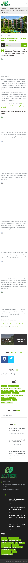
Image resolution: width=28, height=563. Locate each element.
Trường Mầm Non (6, 400)
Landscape (15, 393)
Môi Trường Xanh (6, 395)
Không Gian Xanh (6, 393)
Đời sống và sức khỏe (7, 402)
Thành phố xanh (6, 397)
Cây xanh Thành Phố (13, 386)
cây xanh (12, 326)
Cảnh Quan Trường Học (8, 390)
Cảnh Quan (19, 323)
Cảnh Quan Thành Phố (15, 388)
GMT (16, 390)
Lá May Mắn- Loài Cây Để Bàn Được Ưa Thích (17, 441)
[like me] (7, 45)
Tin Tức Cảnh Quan (15, 8)
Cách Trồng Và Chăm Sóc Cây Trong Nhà (17, 429)
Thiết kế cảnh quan (17, 395)
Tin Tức (16, 326)
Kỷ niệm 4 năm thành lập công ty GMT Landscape (17, 452)
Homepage (4, 8)
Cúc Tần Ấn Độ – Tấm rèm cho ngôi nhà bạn (17, 525)
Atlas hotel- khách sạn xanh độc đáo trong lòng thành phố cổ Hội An (13, 105)
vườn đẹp (14, 400)
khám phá (21, 390)
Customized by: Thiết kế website (21, 561)
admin (16, 35)
